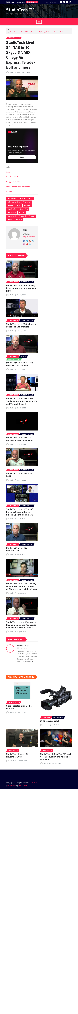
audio (23, 198)
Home (10, 30)
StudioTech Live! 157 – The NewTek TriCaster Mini (19, 364)
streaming (12, 212)
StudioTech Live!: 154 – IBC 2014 (19, 474)
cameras (28, 202)
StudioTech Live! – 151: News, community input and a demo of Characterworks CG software (21, 586)
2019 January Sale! (49, 721)
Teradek (20, 645)
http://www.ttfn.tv (29, 237)
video (33, 216)
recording (24, 209)
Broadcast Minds (12, 177)
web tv (19, 219)
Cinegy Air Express (13, 182)
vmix (10, 219)
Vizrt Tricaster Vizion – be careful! (19, 707)
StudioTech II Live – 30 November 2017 (17, 755)
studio (23, 212)
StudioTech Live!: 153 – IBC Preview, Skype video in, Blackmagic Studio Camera (19, 512)
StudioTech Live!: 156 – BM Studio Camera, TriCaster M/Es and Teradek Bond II (21, 401)
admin (12, 712)
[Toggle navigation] (39, 22)
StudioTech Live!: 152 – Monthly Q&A (17, 549)
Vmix (8, 172)
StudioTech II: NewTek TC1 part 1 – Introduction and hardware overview (55, 756)
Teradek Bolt (10, 191)
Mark (11, 72)
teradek (23, 216)
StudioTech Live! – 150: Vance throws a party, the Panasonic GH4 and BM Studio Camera (21, 625)
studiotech (12, 216)
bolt (31, 198)
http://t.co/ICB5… (29, 662)
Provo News (11, 785)
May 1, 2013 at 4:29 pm (23, 646)
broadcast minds (14, 202)
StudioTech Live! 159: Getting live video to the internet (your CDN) (21, 288)
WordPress (33, 783)
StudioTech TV (20, 10)
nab (19, 205)
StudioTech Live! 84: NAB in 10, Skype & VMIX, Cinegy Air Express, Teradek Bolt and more (40, 32)
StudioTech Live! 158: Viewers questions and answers (21, 325)
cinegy (11, 205)
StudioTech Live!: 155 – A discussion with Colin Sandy (20, 439)
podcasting (12, 209)
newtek (28, 205)
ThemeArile (22, 785)
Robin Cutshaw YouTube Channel (18, 187)
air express (12, 198)
